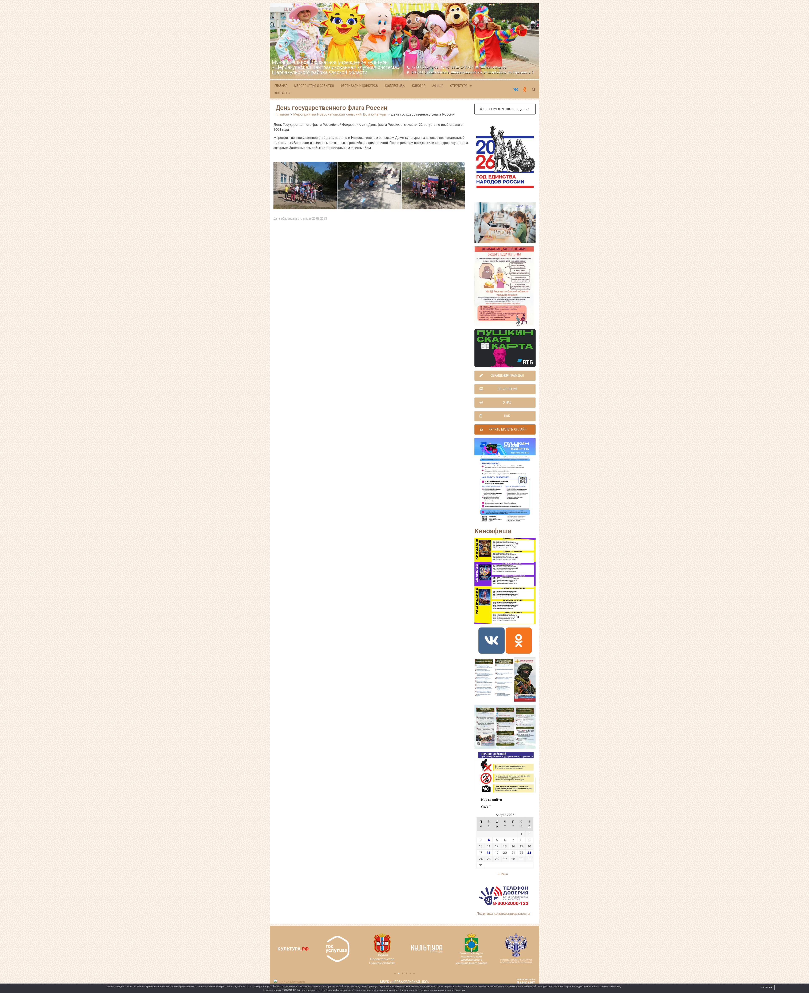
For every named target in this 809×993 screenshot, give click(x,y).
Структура (458, 86)
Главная (280, 86)
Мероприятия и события (314, 86)
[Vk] (491, 640)
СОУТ (486, 807)
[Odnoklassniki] (519, 640)
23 (529, 852)
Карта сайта (491, 800)
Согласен (766, 987)
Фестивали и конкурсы (359, 86)
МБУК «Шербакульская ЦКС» (404, 982)
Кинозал (419, 86)
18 (488, 852)
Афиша (437, 86)
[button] (505, 109)
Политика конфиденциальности (503, 913)
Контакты (282, 93)
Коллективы (395, 86)
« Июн (503, 874)
